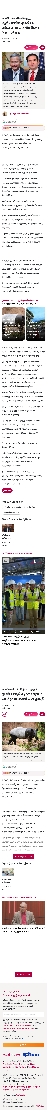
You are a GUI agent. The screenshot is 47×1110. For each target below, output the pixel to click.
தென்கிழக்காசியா (11, 512)
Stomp (5, 1070)
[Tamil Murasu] (11, 1054)
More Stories (23, 974)
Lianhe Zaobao (9, 1067)
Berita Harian (21, 1067)
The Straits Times (10, 1064)
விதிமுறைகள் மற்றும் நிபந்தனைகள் (17, 1025)
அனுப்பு (23, 1045)
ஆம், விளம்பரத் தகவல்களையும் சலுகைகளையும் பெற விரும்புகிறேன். (24, 1037)
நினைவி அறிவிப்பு (21, 1089)
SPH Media (39, 1106)
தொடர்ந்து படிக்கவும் (23, 856)
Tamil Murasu (33, 1067)
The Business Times (27, 1064)
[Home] (31, 1054)
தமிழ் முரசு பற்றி (10, 1084)
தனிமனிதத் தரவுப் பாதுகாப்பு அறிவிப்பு (18, 1028)
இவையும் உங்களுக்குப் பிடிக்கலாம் (20, 300)
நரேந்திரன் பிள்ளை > (19, 113)
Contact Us (20, 1095)
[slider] (23, 629)
